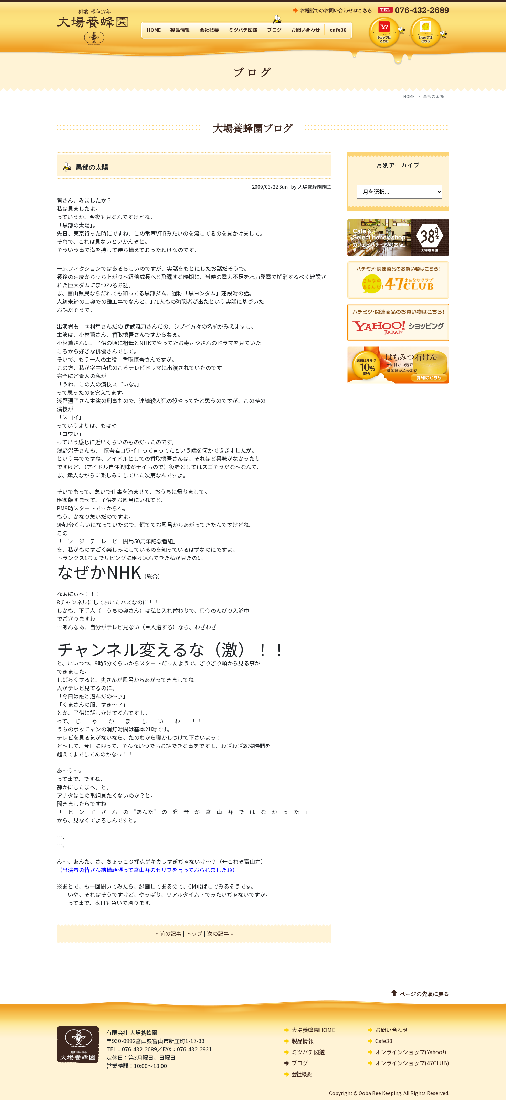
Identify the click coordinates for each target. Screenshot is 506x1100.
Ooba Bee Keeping (380, 1093)
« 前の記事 (168, 933)
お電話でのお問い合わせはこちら (336, 10)
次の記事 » (220, 933)
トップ (194, 933)
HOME (409, 96)
